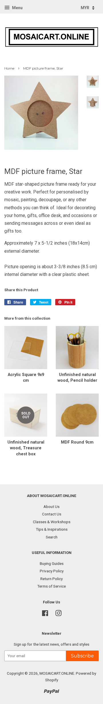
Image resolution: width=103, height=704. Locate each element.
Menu (17, 7)
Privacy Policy (52, 571)
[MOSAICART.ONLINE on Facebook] (45, 614)
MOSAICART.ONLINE (56, 673)
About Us (51, 506)
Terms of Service (51, 586)
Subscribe (82, 656)
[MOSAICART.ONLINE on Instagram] (58, 614)
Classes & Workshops (51, 521)
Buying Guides (52, 563)
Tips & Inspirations (52, 529)
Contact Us (51, 514)
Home (9, 68)
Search (52, 537)
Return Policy (51, 578)
